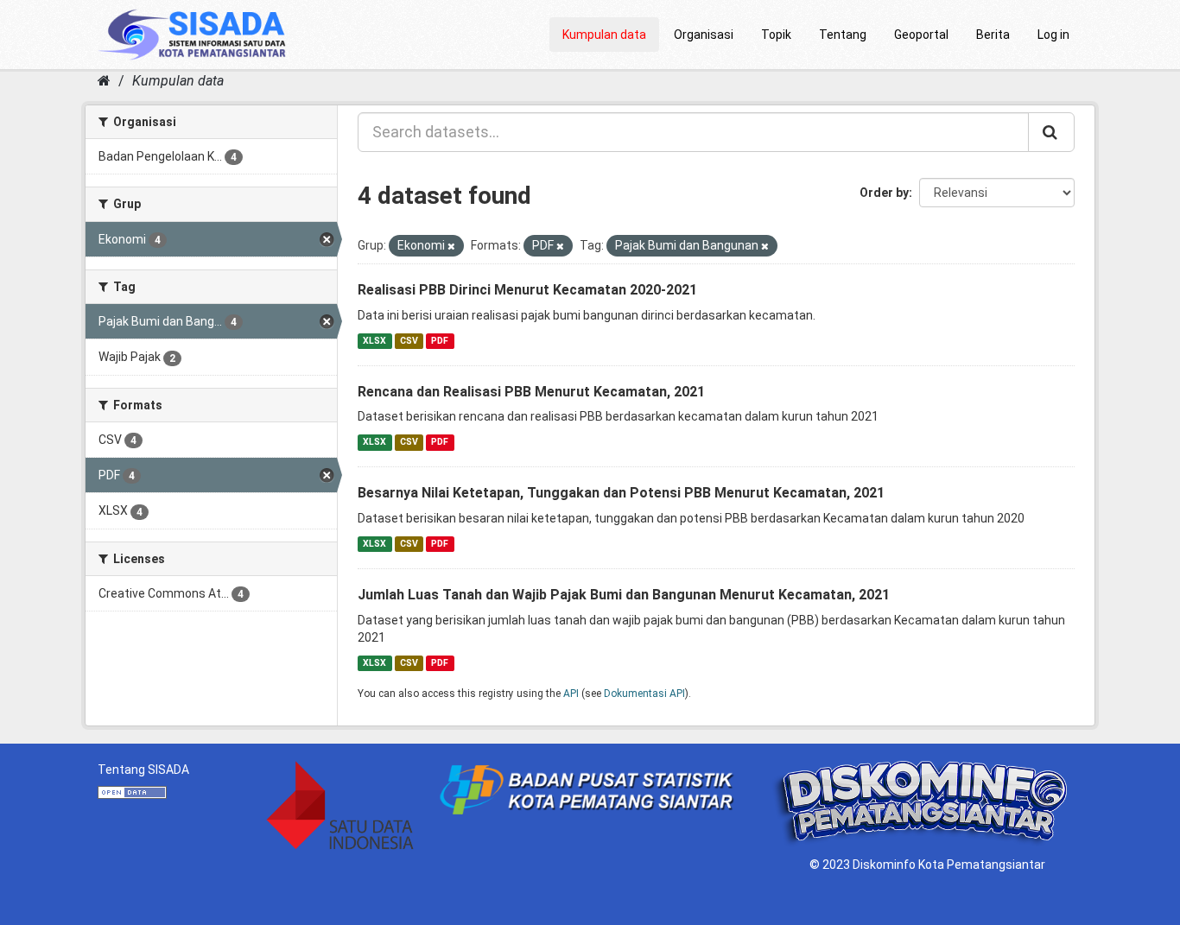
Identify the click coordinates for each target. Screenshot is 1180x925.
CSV (409, 340)
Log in (1053, 34)
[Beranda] (104, 81)
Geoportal (921, 34)
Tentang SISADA (143, 769)
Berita (993, 34)
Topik (776, 34)
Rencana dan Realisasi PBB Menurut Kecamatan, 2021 (531, 391)
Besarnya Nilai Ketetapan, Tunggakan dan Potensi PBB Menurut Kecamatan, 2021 (621, 493)
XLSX (374, 340)
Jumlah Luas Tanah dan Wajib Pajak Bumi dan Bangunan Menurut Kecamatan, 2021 (624, 594)
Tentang (842, 34)
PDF (439, 340)
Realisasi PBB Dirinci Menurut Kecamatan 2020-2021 (527, 290)
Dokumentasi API (644, 693)
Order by (884, 193)
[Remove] (451, 246)
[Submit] (1051, 132)
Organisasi (703, 34)
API (571, 693)
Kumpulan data (604, 34)
